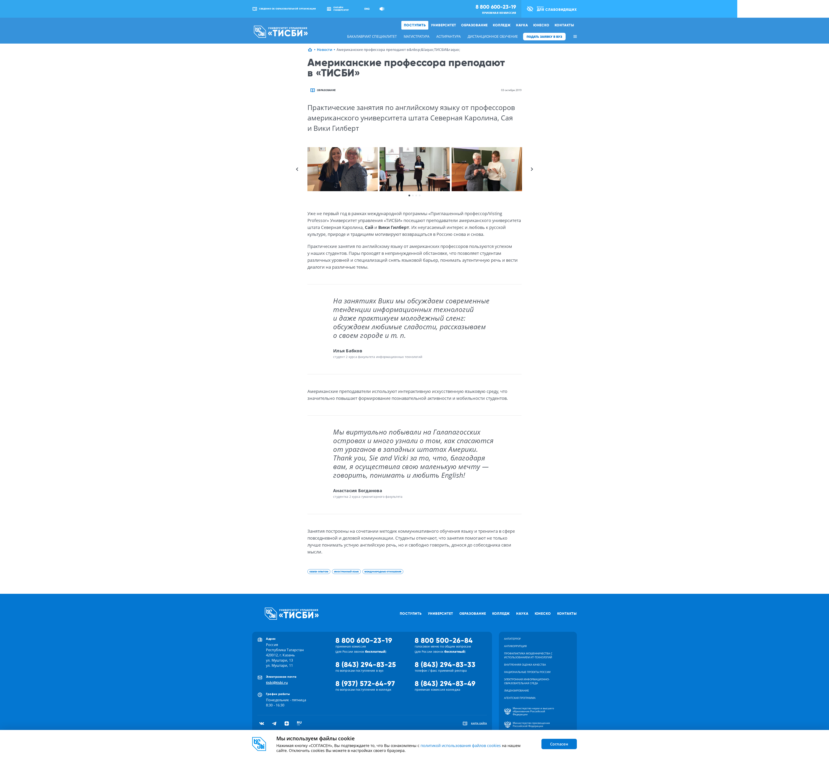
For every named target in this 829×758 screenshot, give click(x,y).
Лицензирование (516, 690)
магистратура (416, 36)
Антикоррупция (515, 646)
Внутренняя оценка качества (525, 665)
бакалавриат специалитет (372, 36)
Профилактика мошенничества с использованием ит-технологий (528, 655)
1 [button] (409, 195)
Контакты (564, 25)
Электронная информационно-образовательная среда (527, 681)
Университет (443, 25)
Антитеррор (512, 639)
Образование (474, 25)
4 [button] (420, 195)
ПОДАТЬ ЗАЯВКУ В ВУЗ (544, 37)
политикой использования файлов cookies (461, 745)
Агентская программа (520, 698)
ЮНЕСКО (541, 25)
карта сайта (479, 723)
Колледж (502, 25)
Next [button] (531, 169)
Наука (522, 25)
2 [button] (413, 195)
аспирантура (448, 36)
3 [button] (416, 195)
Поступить (415, 25)
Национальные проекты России (527, 672)
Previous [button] (297, 169)
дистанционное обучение (493, 36)
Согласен (559, 744)
